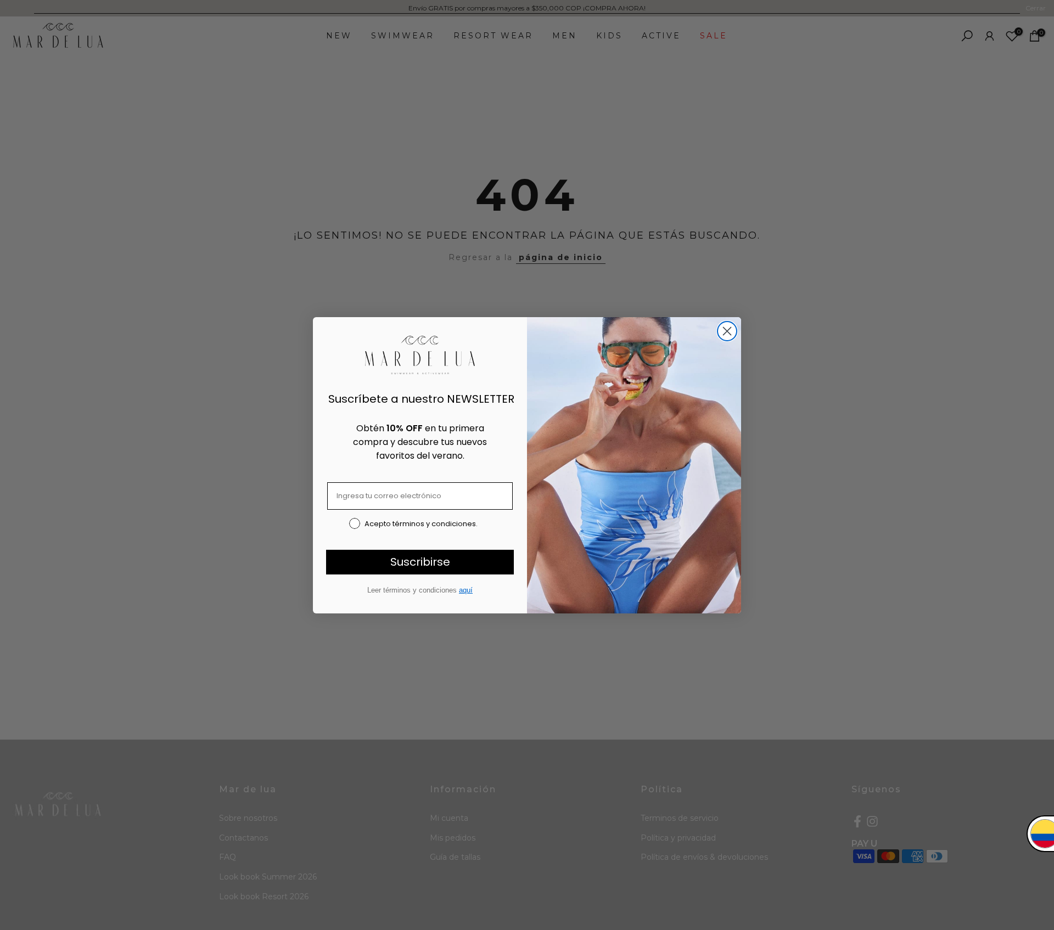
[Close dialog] (727, 331)
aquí (466, 590)
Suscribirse (420, 562)
